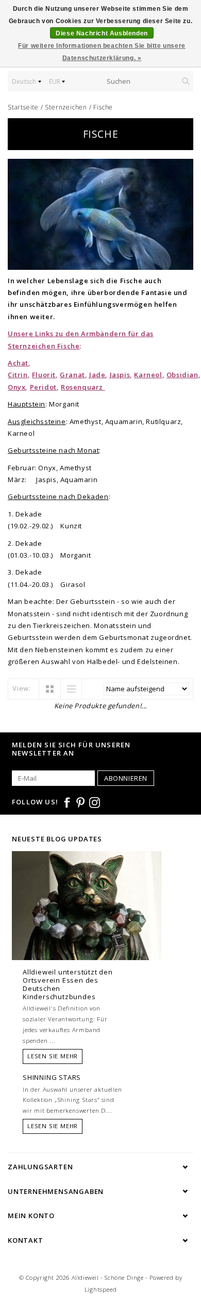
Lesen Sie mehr (52, 1056)
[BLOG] (86, 925)
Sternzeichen (66, 107)
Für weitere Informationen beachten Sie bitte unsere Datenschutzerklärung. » (102, 52)
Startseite (23, 107)
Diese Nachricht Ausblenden (102, 33)
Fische (103, 107)
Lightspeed (101, 1289)
